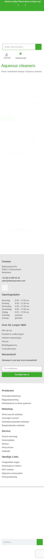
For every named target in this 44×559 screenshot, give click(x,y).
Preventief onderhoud (11, 396)
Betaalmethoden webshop (13, 425)
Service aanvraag (9, 436)
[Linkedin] (5, 288)
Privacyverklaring (9, 477)
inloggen (7, 58)
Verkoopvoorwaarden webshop (15, 422)
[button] (24, 81)
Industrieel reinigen (16, 71)
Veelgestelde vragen (11, 462)
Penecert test (7, 447)
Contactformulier (9, 349)
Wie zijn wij (7, 330)
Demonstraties (8, 440)
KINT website (8, 470)
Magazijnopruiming (10, 400)
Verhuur (5, 444)
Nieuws (5, 341)
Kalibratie (6, 451)
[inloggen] (6, 54)
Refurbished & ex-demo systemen (16, 403)
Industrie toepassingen (12, 338)
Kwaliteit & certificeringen (13, 334)
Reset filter (8, 120)
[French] (26, 9)
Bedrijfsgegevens (9, 345)
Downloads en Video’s (12, 466)
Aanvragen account (10, 418)
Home (3, 71)
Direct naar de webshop (12, 414)
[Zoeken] (38, 47)
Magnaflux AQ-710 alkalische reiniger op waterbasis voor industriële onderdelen (19, 220)
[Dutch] (19, 9)
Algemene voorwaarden (12, 473)
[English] (22, 9)
